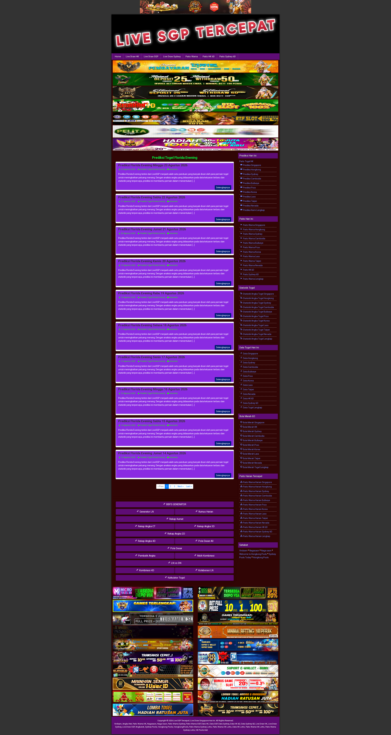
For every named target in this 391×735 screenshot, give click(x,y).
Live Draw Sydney (172, 56)
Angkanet (140, 727)
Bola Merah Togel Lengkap (256, 467)
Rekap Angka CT (146, 526)
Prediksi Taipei (250, 201)
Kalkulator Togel (176, 577)
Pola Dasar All (205, 541)
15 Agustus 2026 (128, 393)
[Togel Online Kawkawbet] (153, 619)
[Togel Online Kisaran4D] (195, 106)
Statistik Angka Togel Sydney (257, 303)
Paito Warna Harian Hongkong (257, 486)
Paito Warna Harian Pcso (255, 504)
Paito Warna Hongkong (254, 229)
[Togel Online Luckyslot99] (238, 606)
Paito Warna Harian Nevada (256, 523)
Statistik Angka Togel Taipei (256, 330)
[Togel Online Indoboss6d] (238, 593)
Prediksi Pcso (249, 187)
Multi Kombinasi (205, 555)
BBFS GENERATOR (176, 504)
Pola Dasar (176, 548)
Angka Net (127, 724)
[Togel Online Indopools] (238, 684)
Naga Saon (162, 724)
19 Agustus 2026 (128, 265)
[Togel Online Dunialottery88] (238, 632)
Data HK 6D (248, 398)
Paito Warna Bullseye (253, 243)
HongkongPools (181, 727)
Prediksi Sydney (250, 174)
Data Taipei (248, 389)
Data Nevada (249, 394)
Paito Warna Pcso (251, 247)
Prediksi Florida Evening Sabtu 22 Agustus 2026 (151, 197)
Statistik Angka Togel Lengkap (257, 339)
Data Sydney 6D (250, 403)
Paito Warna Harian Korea (255, 509)
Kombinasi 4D (146, 570)
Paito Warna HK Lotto (222, 727)
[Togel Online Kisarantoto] (195, 119)
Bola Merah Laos (251, 454)
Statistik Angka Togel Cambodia (258, 307)
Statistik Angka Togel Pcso (256, 316)
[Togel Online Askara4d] (153, 645)
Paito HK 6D (209, 56)
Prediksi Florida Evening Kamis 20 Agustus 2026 (152, 261)
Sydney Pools (151, 727)
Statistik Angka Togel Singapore (258, 294)
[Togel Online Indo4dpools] (153, 710)
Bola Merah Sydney (252, 431)
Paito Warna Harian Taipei (255, 518)
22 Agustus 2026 (128, 169)
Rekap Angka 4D (146, 541)
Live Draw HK (132, 56)
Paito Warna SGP (193, 724)
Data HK (205, 724)
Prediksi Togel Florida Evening (174, 158)
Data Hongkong (250, 358)
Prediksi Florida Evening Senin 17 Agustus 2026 (151, 357)
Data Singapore (250, 353)
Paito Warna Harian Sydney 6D (257, 531)
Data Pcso (248, 376)
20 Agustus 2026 (128, 233)
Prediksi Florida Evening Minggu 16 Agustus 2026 (152, 389)
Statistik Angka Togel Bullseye (257, 312)
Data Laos (248, 385)
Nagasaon (254, 550)
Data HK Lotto (238, 727)
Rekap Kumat (176, 519)
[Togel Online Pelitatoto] (195, 131)
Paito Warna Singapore (254, 225)
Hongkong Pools (261, 557)
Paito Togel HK (246, 161)
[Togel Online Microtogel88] (153, 593)
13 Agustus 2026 (128, 457)
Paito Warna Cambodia (254, 238)
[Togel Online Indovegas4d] (238, 710)
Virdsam (243, 550)
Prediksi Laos (249, 196)
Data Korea (248, 380)
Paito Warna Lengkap (253, 279)
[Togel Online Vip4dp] (238, 619)
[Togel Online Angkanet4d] (238, 671)
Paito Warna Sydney (252, 234)
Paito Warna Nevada (253, 265)
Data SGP (213, 724)
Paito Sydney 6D (227, 56)
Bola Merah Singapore (253, 422)
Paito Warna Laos (251, 256)
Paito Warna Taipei (252, 261)
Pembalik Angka (146, 555)
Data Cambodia (250, 367)
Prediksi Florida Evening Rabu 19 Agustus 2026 (151, 293)
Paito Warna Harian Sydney (256, 491)
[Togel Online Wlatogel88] (153, 671)
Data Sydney (249, 362)
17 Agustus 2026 (128, 329)
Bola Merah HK (250, 427)
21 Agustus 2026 (128, 201)
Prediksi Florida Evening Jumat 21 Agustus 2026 (152, 229)
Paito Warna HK (139, 724)
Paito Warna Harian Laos (255, 514)
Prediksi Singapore (252, 165)
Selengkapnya (223, 187)
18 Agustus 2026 (128, 297)
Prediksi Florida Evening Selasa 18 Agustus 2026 (152, 325)
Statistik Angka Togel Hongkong (258, 298)
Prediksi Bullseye (251, 183)
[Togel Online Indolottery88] (238, 658)
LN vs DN (175, 563)
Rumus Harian (205, 511)
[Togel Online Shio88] (238, 697)
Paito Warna (192, 56)
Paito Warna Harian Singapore (257, 482)
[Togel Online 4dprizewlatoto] (153, 684)
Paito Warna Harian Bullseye (256, 500)
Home (118, 56)
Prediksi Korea (250, 192)
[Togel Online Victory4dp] (153, 606)
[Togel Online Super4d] (195, 93)
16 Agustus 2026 (128, 361)
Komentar (174, 169)
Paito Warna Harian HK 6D (255, 527)
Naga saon (266, 550)
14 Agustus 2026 (128, 425)
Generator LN (146, 511)
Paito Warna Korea (252, 252)
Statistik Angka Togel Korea (256, 321)
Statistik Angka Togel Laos (256, 325)
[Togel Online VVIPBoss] (195, 67)
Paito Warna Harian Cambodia (257, 495)
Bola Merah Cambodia (253, 436)
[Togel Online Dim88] (195, 80)
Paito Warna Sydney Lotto (200, 727)
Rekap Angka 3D (205, 526)
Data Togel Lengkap (252, 407)
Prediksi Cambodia (252, 178)
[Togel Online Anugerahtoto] (238, 645)
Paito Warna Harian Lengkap (256, 536)
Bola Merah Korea (251, 449)
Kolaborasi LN (205, 570)
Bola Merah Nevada (252, 463)
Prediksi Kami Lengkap (254, 210)
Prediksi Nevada (250, 205)
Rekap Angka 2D (176, 533)
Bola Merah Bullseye (253, 440)
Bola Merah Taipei (251, 458)
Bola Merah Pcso (251, 445)
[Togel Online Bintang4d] (153, 658)
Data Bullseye (249, 371)
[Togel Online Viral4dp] (195, 144)
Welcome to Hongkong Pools (253, 554)
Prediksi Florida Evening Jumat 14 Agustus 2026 (152, 453)
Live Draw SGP (151, 56)
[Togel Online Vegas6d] (153, 632)
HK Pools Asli (202, 730)
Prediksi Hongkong (252, 169)
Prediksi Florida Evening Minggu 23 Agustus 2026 (152, 165)
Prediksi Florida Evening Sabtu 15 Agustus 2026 (151, 421)
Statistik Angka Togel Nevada (257, 334)
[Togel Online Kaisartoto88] (153, 697)
